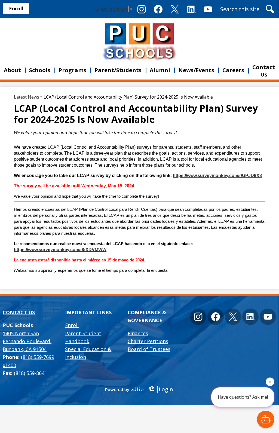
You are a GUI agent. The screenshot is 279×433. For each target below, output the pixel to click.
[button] (39, 70)
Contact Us (19, 312)
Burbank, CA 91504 (27, 341)
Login (166, 389)
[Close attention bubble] (270, 383)
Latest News (26, 97)
